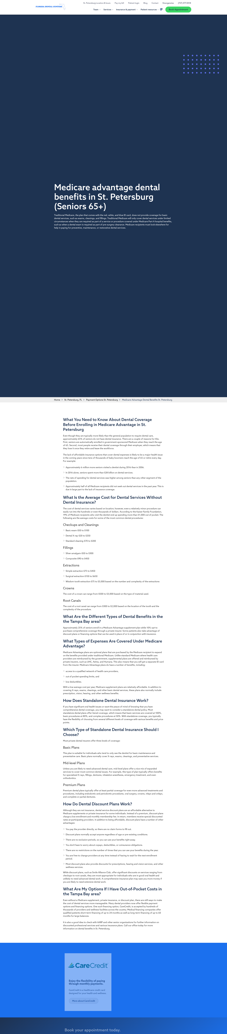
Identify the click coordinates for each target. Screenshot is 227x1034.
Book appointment (150, 1031)
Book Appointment (178, 9)
